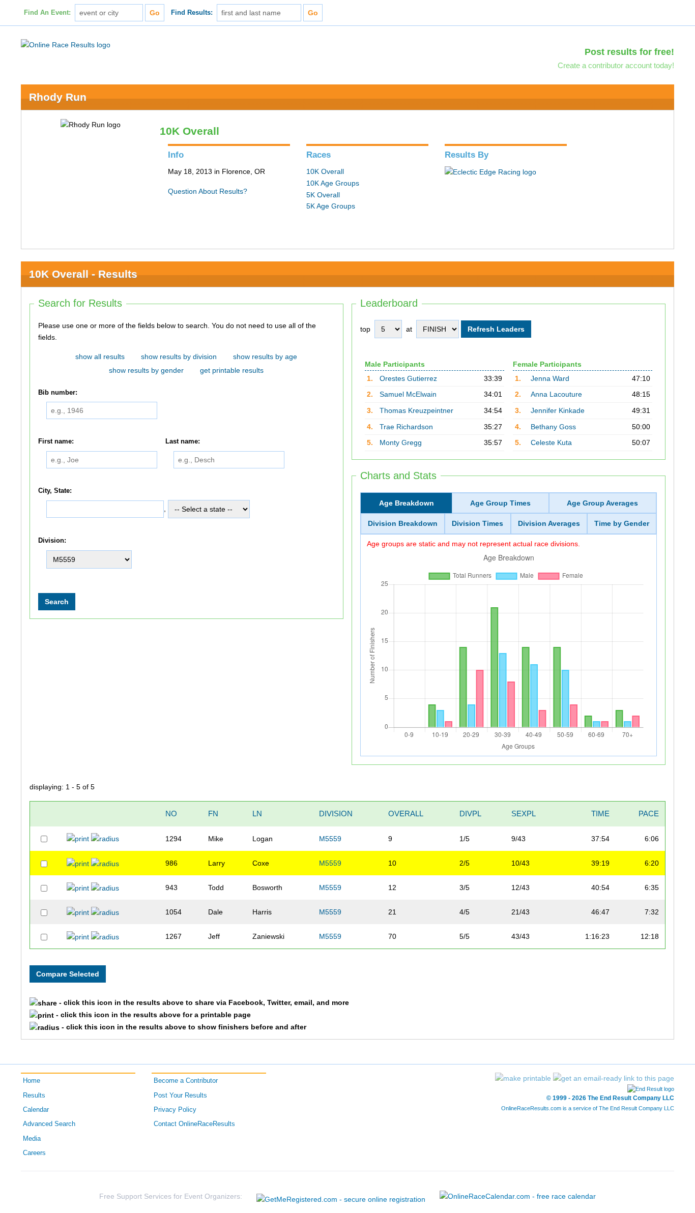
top (365, 329)
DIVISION (336, 813)
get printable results (232, 370)
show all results (100, 356)
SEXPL (523, 813)
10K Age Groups (332, 183)
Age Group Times (500, 503)
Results (34, 1095)
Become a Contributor (186, 1080)
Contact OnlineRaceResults (194, 1124)
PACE (649, 813)
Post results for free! (629, 52)
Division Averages (549, 523)
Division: (52, 541)
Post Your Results (180, 1095)
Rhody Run (57, 97)
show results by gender (146, 370)
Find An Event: (47, 12)
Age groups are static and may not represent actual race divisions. (473, 544)
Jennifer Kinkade (558, 410)
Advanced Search (49, 1124)
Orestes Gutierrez (408, 378)
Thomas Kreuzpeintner (416, 410)
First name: (56, 441)
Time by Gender (621, 523)
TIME (600, 813)
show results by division (179, 356)
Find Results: (192, 12)
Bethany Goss (553, 427)
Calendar (36, 1109)
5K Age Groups (330, 206)
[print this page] (523, 1078)
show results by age (265, 356)
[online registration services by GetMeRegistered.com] (340, 1196)
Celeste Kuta (551, 442)
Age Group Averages (602, 503)
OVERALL (405, 813)
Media (32, 1138)
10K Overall (325, 171)
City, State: (55, 490)
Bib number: (57, 392)
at (409, 329)
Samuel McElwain (408, 394)
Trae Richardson (406, 427)
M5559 (330, 839)
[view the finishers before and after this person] (105, 838)
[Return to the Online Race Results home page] (65, 44)
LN (257, 813)
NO (171, 813)
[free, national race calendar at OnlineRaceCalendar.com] (518, 1196)
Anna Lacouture (556, 394)
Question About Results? (207, 191)
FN (213, 813)
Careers (34, 1153)
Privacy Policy (175, 1109)
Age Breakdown (406, 503)
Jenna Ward (550, 378)
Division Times (477, 523)
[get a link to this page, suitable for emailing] (613, 1078)
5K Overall (323, 195)
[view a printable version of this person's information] (78, 838)
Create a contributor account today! (616, 65)
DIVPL (470, 813)
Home (31, 1080)
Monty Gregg (401, 442)
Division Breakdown (403, 523)
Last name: (182, 441)
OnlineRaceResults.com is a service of (587, 1108)
